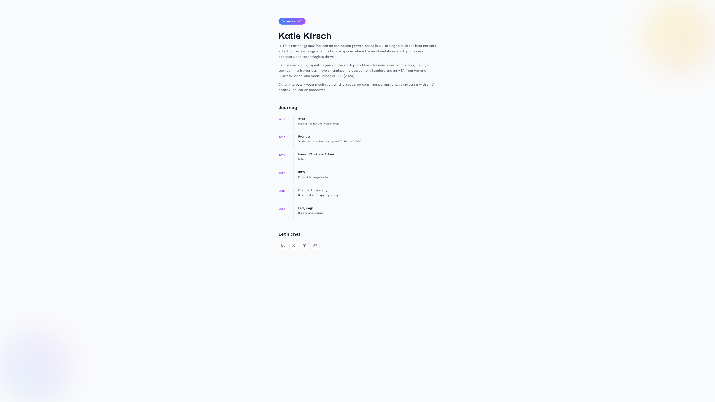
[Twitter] (293, 246)
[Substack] (304, 246)
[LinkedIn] (283, 246)
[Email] (315, 246)
